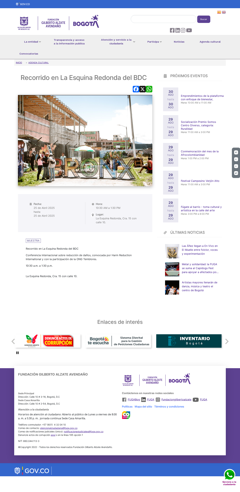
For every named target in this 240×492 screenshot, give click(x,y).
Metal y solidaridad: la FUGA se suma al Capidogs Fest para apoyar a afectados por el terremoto (199, 268)
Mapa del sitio (143, 406)
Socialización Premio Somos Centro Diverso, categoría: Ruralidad (198, 125)
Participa (153, 41)
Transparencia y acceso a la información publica (69, 41)
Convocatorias (28, 53)
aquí (53, 435)
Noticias (179, 41)
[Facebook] (136, 88)
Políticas (127, 406)
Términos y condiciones (169, 406)
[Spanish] (219, 12)
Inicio (19, 62)
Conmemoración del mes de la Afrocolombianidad (200, 153)
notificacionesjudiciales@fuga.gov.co (83, 431)
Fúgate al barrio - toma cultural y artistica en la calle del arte (201, 208)
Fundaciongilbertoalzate (176, 399)
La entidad (31, 41)
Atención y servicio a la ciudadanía (116, 41)
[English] (224, 12)
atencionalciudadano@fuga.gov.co (58, 428)
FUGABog (134, 399)
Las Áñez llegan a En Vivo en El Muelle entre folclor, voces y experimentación (200, 249)
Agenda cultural (210, 41)
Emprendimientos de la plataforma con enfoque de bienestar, (202, 97)
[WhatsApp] (149, 88)
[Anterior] (13, 341)
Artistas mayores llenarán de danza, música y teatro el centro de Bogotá (199, 286)
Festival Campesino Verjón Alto (200, 180)
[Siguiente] (227, 341)
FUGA (150, 399)
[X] (142, 88)
